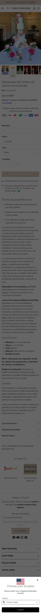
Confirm (20, 610)
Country (5, 598)
